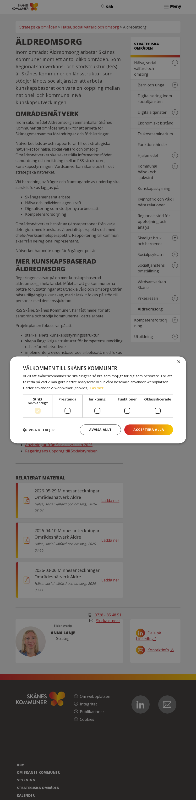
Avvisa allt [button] (100, 429)
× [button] (178, 362)
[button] (38, 430)
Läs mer (96, 387)
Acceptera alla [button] (148, 429)
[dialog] (98, 400)
